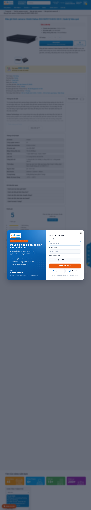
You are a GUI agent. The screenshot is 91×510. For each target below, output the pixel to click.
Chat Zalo (74, 271)
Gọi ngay (58, 271)
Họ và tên (52, 239)
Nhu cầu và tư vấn (54, 255)
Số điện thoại (53, 247)
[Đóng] (81, 233)
